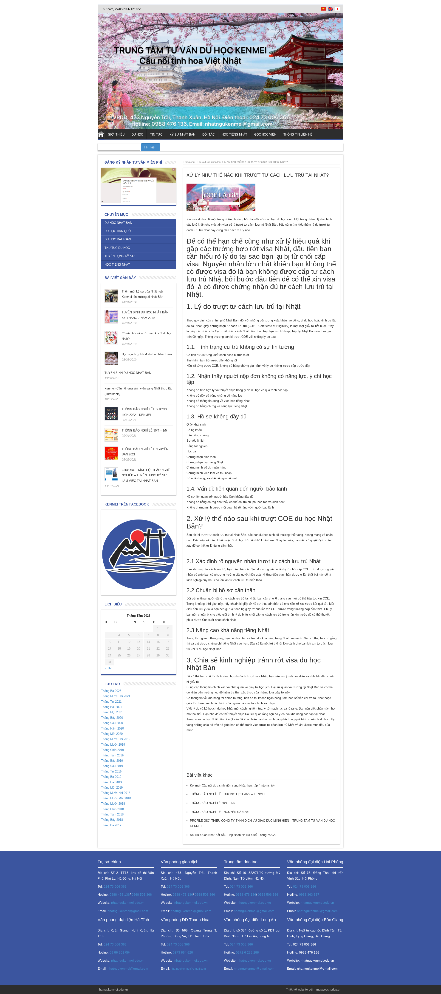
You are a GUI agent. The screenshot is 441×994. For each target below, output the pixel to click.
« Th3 (108, 668)
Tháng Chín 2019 (112, 750)
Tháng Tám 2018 (112, 814)
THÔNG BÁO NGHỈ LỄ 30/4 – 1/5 (144, 430)
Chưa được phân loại (209, 162)
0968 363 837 (309, 894)
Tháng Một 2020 (112, 734)
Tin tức (156, 134)
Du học (137, 134)
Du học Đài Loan (118, 239)
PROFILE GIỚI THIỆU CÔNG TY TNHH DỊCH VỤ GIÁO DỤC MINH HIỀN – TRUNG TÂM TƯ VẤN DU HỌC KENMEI (262, 823)
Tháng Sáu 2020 (112, 723)
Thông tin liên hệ (297, 134)
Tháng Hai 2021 (111, 707)
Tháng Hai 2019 (111, 782)
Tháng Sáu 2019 (112, 766)
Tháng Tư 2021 (111, 701)
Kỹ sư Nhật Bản (182, 134)
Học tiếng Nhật (234, 134)
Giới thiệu (116, 134)
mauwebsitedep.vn (328, 989)
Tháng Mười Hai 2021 (115, 696)
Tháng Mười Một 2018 (116, 798)
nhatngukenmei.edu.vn (127, 902)
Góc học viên (265, 134)
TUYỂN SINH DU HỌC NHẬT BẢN (128, 373)
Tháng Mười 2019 (113, 744)
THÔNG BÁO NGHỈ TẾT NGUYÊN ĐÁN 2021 (220, 812)
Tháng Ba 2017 (111, 825)
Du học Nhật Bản (118, 222)
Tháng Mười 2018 (113, 803)
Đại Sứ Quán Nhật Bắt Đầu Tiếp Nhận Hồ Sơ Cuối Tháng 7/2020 (233, 835)
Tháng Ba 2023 (111, 691)
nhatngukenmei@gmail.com (127, 911)
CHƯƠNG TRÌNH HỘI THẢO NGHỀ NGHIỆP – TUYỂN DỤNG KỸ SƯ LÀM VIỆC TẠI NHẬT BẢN (146, 475)
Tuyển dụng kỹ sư (120, 256)
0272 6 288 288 (247, 952)
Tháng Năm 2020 (112, 728)
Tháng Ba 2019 (111, 776)
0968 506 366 (142, 894)
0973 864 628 (183, 952)
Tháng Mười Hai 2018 (115, 793)
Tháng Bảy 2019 (112, 760)
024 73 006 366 (115, 886)
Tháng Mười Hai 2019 (115, 739)
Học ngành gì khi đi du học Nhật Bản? (147, 354)
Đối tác (208, 134)
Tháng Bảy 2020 (112, 717)
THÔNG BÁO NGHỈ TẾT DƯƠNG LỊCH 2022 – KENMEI (227, 794)
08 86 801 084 (120, 952)
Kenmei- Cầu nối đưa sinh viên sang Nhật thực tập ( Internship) (232, 785)
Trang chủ (101, 134)
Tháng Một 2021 (112, 712)
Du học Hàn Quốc (119, 231)
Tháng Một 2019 (112, 787)
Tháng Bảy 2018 (112, 819)
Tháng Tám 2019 (112, 755)
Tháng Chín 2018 (112, 809)
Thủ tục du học (117, 248)
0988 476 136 (120, 894)
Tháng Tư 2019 (111, 771)
